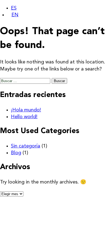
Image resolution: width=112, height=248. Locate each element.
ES (14, 8)
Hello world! (24, 116)
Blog (16, 152)
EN (14, 14)
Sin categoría (25, 146)
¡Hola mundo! (26, 110)
